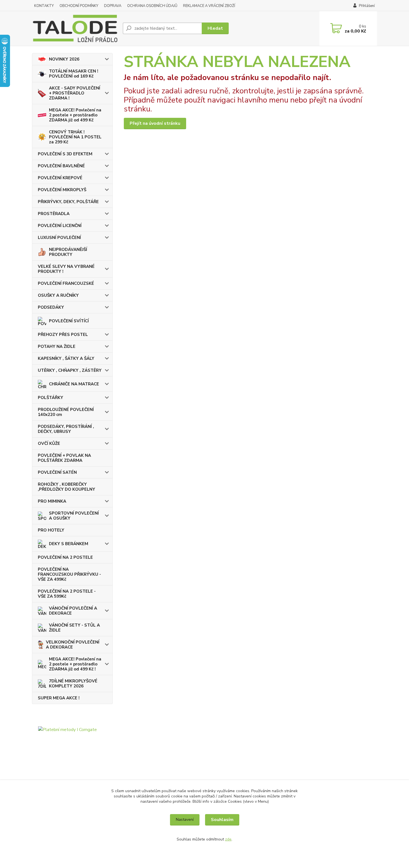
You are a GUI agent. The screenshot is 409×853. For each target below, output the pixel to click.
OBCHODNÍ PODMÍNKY (79, 5)
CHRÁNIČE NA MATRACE (74, 384)
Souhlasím (222, 820)
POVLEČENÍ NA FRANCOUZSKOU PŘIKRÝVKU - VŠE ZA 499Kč (69, 574)
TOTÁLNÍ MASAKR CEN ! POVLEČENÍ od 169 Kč (73, 73)
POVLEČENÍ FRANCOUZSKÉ (66, 283)
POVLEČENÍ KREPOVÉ (60, 178)
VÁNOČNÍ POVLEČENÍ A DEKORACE (73, 610)
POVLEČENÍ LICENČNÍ (60, 225)
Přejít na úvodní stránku (155, 123)
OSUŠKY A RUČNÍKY (58, 295)
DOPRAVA (112, 5)
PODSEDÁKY (51, 307)
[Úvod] (75, 28)
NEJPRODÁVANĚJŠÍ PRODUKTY (68, 252)
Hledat (215, 28)
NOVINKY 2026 (64, 59)
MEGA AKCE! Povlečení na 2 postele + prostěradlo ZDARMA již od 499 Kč (75, 115)
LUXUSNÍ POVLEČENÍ (59, 237)
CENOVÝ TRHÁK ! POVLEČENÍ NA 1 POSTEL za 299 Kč (75, 137)
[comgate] (72, 756)
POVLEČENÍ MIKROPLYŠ (62, 190)
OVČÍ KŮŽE (49, 443)
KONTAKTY (44, 5)
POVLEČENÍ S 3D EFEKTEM (65, 154)
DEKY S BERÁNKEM (68, 544)
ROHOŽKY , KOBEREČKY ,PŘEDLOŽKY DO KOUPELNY (66, 487)
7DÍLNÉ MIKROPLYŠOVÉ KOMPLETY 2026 (73, 683)
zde (228, 839)
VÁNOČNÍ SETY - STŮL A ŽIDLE (74, 627)
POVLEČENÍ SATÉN (57, 472)
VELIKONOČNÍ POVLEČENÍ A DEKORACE (72, 644)
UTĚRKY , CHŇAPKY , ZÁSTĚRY (70, 370)
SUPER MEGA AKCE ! (59, 698)
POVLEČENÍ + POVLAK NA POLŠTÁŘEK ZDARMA (64, 458)
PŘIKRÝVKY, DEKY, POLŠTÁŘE (68, 201)
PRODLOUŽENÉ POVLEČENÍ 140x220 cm (66, 412)
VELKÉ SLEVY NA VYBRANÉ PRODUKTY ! (66, 269)
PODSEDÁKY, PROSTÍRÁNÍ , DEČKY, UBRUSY (66, 429)
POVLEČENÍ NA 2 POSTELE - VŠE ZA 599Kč (67, 593)
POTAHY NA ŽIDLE (56, 346)
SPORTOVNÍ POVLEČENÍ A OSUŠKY (74, 515)
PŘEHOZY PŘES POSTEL (63, 334)
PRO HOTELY (51, 530)
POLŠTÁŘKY (50, 397)
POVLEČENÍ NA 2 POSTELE (65, 557)
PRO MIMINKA (52, 501)
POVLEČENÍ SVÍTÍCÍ (69, 321)
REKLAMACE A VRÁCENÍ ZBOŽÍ (209, 5)
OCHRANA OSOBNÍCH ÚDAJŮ (152, 5)
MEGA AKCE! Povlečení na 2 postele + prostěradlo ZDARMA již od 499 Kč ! (75, 664)
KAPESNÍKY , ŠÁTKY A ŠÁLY (66, 358)
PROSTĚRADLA (54, 213)
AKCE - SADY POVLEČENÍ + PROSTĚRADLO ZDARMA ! (74, 93)
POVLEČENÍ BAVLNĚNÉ (61, 166)
